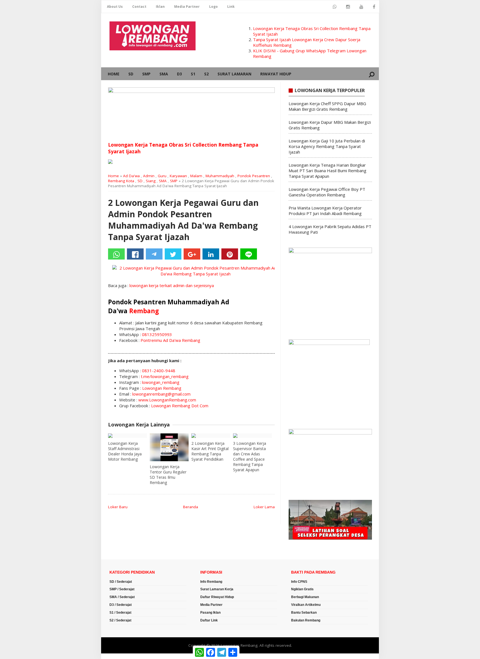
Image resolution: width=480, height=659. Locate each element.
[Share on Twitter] (173, 254)
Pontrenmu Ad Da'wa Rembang (170, 340)
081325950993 (157, 334)
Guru (162, 175)
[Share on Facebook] (135, 254)
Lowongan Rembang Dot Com (179, 405)
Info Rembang (211, 582)
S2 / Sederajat (120, 620)
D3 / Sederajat (120, 605)
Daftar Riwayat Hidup (217, 597)
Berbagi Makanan (305, 597)
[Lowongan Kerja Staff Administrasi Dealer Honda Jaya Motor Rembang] (127, 435)
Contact (139, 6)
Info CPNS (299, 582)
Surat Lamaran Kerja (216, 589)
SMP (146, 73)
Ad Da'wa (131, 175)
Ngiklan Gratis (302, 589)
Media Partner (187, 6)
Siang (151, 180)
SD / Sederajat (120, 582)
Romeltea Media (116, 656)
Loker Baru (118, 506)
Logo (213, 6)
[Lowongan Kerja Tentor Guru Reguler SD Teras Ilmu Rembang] (169, 447)
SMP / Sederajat (121, 589)
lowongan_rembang (160, 382)
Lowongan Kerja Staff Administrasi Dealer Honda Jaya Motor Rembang (125, 451)
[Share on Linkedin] (210, 254)
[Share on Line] (248, 254)
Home (113, 73)
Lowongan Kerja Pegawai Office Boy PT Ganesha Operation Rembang (327, 192)
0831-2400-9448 (158, 370)
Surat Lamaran (234, 73)
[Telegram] (154, 254)
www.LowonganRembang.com (167, 400)
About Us (115, 6)
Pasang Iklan (210, 612)
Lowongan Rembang (161, 388)
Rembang (144, 311)
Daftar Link (209, 620)
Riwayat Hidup (275, 73)
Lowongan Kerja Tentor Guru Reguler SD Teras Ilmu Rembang (168, 474)
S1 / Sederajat (120, 612)
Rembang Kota (121, 180)
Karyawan (178, 175)
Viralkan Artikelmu (306, 605)
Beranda (190, 506)
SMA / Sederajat (122, 597)
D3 (179, 73)
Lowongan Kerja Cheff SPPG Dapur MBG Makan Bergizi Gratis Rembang (327, 106)
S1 (193, 73)
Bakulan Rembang (305, 620)
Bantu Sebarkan (304, 612)
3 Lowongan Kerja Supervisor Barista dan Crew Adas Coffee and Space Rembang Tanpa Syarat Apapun (249, 456)
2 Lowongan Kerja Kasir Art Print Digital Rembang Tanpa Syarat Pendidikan (210, 451)
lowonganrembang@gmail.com (161, 394)
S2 (206, 73)
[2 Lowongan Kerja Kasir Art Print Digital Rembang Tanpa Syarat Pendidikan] (210, 435)
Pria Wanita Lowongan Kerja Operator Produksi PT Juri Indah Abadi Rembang (325, 210)
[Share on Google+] (192, 254)
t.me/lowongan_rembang (165, 376)
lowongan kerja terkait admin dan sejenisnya (171, 285)
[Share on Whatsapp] (116, 254)
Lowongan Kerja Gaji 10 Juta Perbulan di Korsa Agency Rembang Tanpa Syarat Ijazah (327, 146)
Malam (196, 175)
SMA (163, 73)
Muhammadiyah (220, 175)
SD (130, 73)
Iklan (160, 6)
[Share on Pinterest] (229, 254)
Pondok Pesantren (254, 175)
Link (231, 6)
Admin (148, 175)
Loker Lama (264, 506)
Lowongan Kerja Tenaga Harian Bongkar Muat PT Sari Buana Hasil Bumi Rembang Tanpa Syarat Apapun (327, 170)
